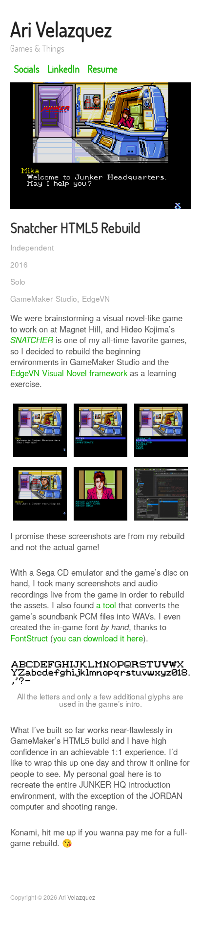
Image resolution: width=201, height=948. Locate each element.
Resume (102, 68)
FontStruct (29, 638)
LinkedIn (63, 68)
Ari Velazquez (61, 29)
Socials (27, 68)
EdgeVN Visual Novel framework (68, 373)
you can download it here (98, 638)
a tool (106, 605)
